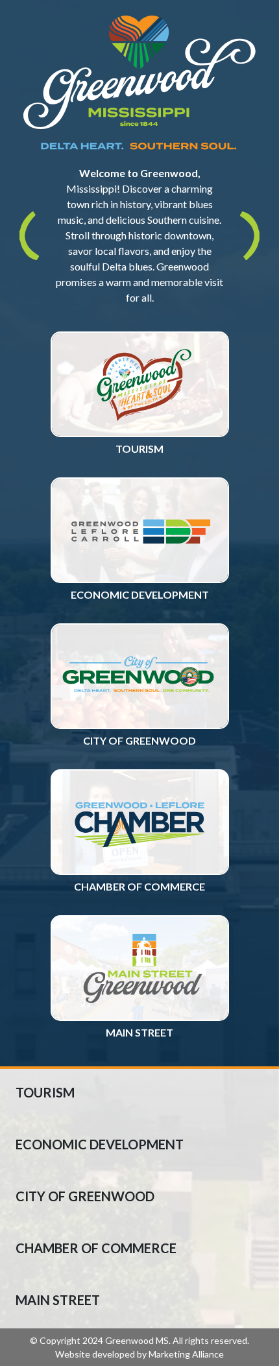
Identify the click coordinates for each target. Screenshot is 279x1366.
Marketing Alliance (186, 1354)
